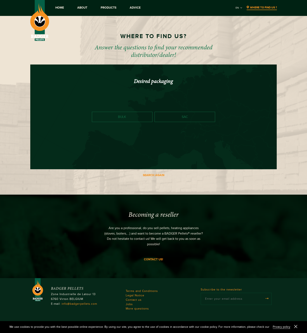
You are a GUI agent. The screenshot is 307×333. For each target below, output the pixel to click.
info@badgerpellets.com (79, 304)
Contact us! (153, 259)
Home (59, 7)
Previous (46, 162)
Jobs (129, 304)
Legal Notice (135, 295)
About (82, 7)
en (237, 7)
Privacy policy (281, 327)
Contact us (134, 300)
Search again (153, 175)
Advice (135, 7)
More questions (137, 308)
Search (262, 162)
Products (108, 7)
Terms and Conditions (142, 291)
